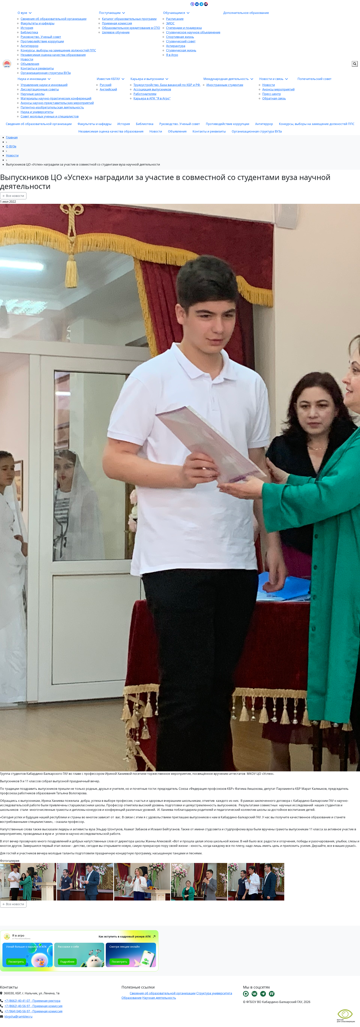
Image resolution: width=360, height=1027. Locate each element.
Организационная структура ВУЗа (46, 73)
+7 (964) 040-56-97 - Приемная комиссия (33, 1011)
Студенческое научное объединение (193, 32)
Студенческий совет (181, 41)
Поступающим (110, 13)
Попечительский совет (315, 79)
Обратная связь (274, 98)
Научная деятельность (159, 998)
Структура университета (214, 993)
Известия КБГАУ (109, 79)
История (27, 28)
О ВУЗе (11, 146)
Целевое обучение (116, 32)
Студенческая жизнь (181, 50)
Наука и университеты (37, 112)
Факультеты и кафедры (37, 23)
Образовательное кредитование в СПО (131, 28)
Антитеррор (29, 46)
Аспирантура (175, 46)
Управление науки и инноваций (44, 85)
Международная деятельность (226, 79)
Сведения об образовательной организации (53, 19)
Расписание (175, 19)
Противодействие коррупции (42, 41)
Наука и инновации (32, 79)
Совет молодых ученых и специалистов (50, 116)
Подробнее (67, 961)
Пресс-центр (271, 94)
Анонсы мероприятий (278, 89)
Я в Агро (172, 55)
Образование (132, 998)
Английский (108, 89)
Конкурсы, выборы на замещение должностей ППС (58, 50)
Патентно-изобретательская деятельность (52, 107)
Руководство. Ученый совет (41, 37)
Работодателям (145, 94)
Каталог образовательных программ (129, 19)
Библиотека (29, 32)
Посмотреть (16, 961)
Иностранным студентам (224, 85)
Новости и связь (271, 79)
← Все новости (13, 196)
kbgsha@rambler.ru (18, 1016)
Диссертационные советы (40, 89)
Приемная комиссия (117, 23)
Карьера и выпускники (147, 79)
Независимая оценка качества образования (53, 55)
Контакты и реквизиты (37, 68)
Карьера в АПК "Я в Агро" (152, 98)
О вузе (23, 13)
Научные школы (32, 94)
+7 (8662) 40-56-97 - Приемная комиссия (33, 1006)
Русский (105, 85)
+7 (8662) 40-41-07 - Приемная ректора (32, 1001)
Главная (12, 137)
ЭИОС (293, 4)
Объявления (30, 64)
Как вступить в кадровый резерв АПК (125, 936)
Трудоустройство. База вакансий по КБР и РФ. (167, 85)
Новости (27, 59)
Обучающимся (174, 13)
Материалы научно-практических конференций (56, 98)
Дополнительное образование (246, 13)
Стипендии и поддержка (184, 28)
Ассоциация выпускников (152, 89)
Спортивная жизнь (180, 37)
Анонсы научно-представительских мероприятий (57, 103)
